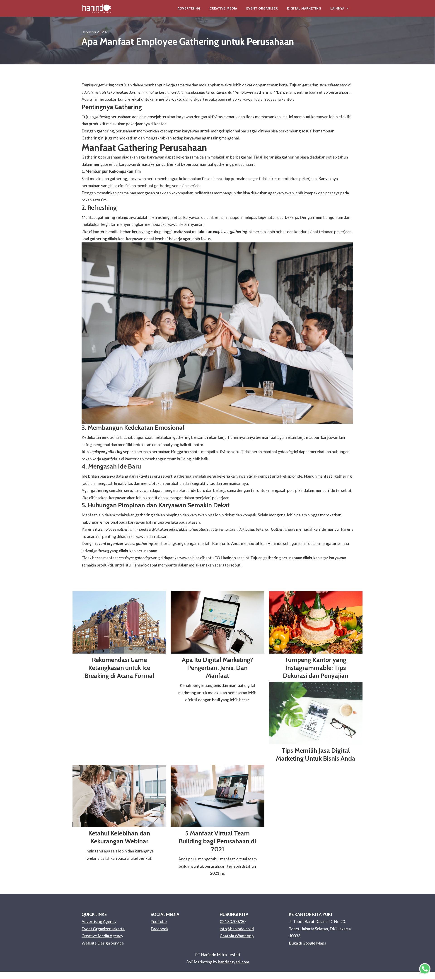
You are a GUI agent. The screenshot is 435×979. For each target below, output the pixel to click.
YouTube (159, 921)
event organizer (110, 543)
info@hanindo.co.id (237, 928)
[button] (339, 8)
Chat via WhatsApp (237, 935)
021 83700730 (232, 921)
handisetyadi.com (233, 961)
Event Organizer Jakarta (103, 928)
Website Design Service (103, 942)
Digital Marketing (304, 8)
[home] (97, 8)
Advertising (189, 8)
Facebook (159, 928)
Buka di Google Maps (307, 942)
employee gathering (254, 92)
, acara (138, 543)
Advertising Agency (99, 921)
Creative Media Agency (102, 935)
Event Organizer (262, 8)
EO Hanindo (225, 557)
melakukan (219, 231)
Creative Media (223, 8)
